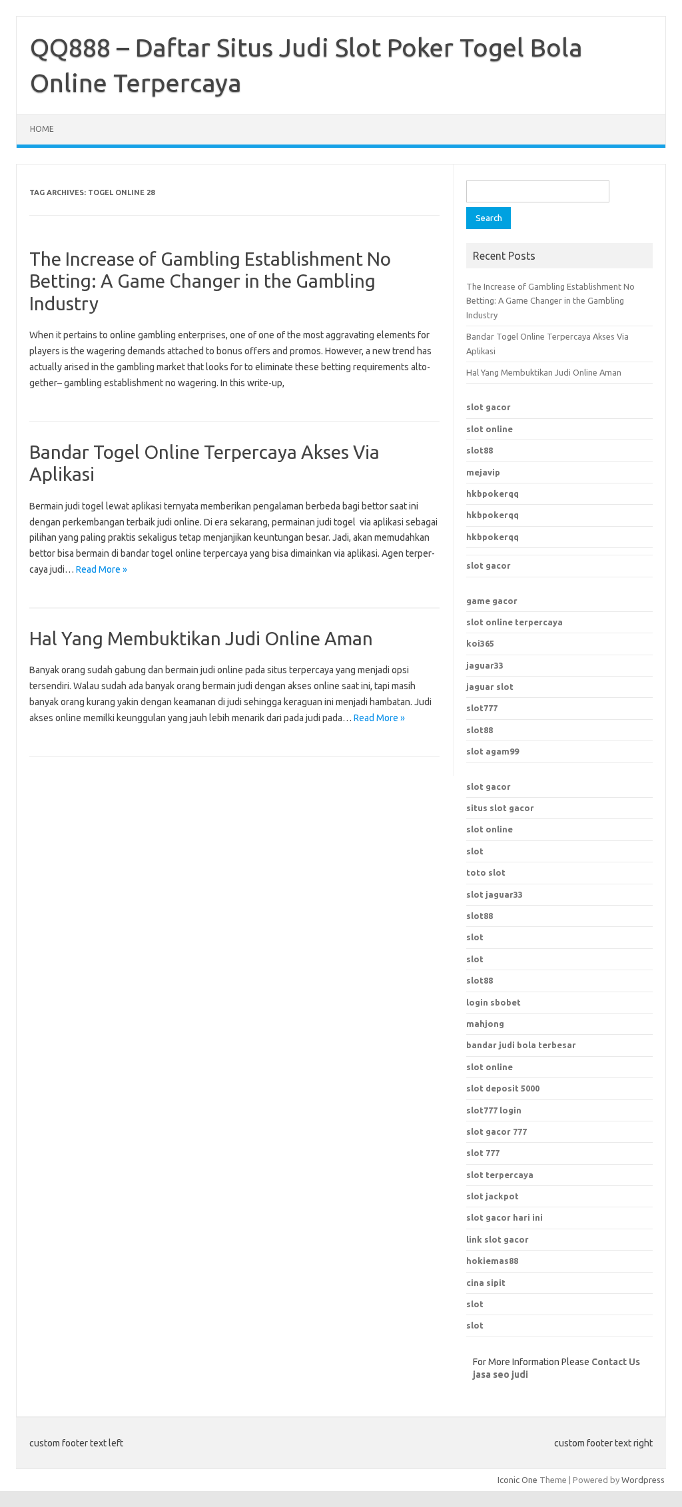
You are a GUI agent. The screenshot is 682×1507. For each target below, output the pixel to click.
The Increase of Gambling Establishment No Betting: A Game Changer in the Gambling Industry (210, 281)
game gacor (491, 600)
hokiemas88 (492, 1260)
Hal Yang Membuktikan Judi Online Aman (201, 638)
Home (42, 129)
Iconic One (517, 1479)
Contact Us (615, 1361)
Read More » (101, 569)
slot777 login (493, 1110)
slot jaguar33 (494, 894)
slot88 (479, 450)
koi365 (480, 643)
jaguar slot (489, 686)
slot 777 (483, 1152)
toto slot (486, 872)
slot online (489, 429)
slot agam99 (492, 751)
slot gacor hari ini (504, 1217)
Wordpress (643, 1479)
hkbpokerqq (492, 493)
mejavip (483, 472)
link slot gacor (497, 1239)
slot (475, 851)
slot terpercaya (499, 1174)
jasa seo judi (500, 1374)
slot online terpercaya (514, 622)
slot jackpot (492, 1196)
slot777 (482, 708)
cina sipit (486, 1282)
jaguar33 (485, 665)
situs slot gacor (500, 807)
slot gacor (488, 407)
